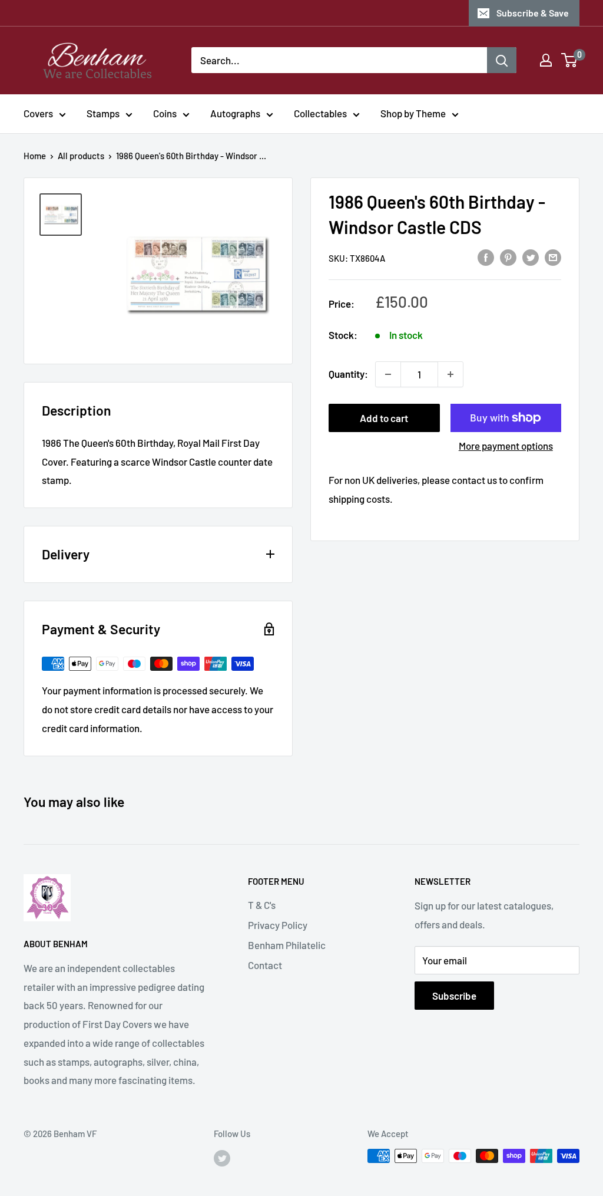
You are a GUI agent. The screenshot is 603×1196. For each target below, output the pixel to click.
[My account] (546, 60)
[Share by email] (553, 257)
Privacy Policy (277, 925)
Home (35, 155)
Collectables (320, 113)
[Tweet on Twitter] (530, 257)
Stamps (103, 113)
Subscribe (454, 995)
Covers (38, 113)
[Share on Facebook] (486, 257)
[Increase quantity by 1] (450, 374)
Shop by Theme (413, 113)
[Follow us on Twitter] (222, 1158)
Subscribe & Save (532, 12)
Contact (265, 965)
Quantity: (348, 374)
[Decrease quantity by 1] (388, 374)
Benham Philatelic (287, 945)
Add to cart (384, 418)
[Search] (501, 60)
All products (81, 155)
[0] (569, 60)
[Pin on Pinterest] (508, 257)
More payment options (506, 446)
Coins (165, 113)
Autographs (235, 113)
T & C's (262, 905)
